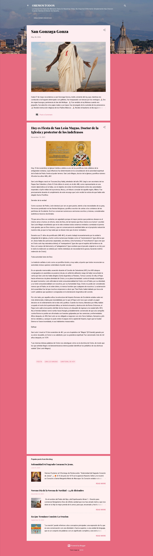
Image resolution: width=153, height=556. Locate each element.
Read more (101, 484)
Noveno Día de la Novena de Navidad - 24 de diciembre (57, 490)
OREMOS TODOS (43, 5)
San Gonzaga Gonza (49, 31)
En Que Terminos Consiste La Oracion (49, 516)
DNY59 (81, 550)
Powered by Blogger (77, 546)
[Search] (125, 6)
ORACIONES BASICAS (43, 18)
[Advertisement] (119, 59)
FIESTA (39, 362)
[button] (104, 30)
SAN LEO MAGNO (51, 362)
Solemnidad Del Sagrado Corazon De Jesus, (52, 464)
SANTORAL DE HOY (68, 362)
